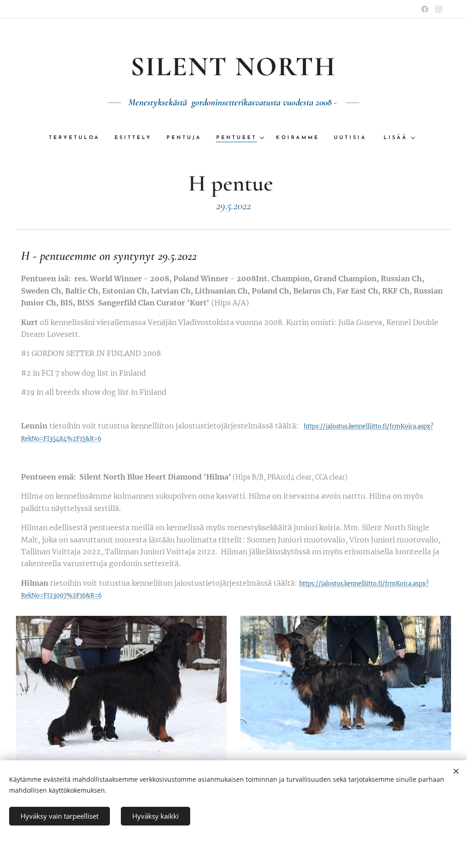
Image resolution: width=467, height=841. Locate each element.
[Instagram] (438, 9)
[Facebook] (425, 9)
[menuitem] (78, 138)
